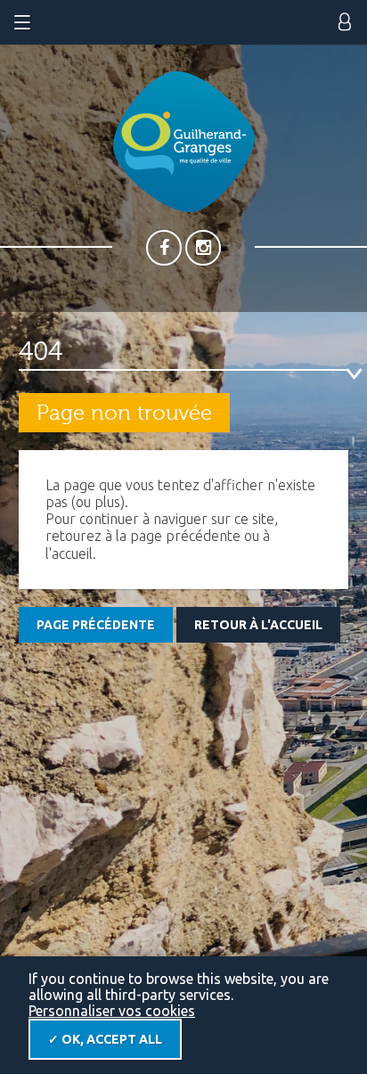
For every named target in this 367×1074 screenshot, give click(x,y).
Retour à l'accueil (258, 625)
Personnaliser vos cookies (112, 1011)
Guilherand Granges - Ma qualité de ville (184, 141)
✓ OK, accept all (105, 1039)
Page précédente (96, 625)
